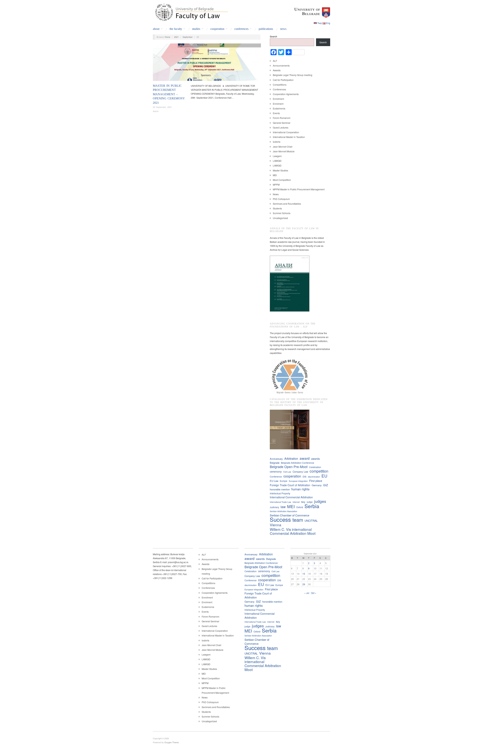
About (156, 28)
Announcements (186, 45)
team (297, 520)
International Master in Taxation (289, 137)
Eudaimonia (279, 108)
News (283, 28)
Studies (196, 28)
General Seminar (281, 122)
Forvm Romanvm (281, 117)
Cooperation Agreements (286, 94)
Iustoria (276, 141)
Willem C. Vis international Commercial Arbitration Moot (292, 531)
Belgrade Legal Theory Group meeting (292, 75)
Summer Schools (281, 213)
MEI (275, 175)
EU (324, 476)
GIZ (325, 485)
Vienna (275, 525)
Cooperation (217, 28)
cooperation (292, 476)
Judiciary (274, 507)
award (305, 458)
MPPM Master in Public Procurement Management (235, 45)
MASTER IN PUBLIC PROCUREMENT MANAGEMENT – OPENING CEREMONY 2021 (169, 94)
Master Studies (203, 45)
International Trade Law (280, 502)
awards (315, 459)
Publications (266, 28)
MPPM (276, 184)
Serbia (312, 506)
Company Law (300, 471)
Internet (296, 502)
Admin (155, 111)
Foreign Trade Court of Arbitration (290, 485)
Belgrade (274, 462)
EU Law (274, 481)
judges (320, 501)
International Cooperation (286, 132)
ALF (275, 60)
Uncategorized (280, 218)
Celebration (315, 467)
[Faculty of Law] (190, 11)
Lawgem (277, 156)
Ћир (319, 23)
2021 (176, 36)
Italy (303, 501)
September (188, 36)
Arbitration (291, 459)
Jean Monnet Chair (282, 146)
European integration (298, 481)
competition (319, 471)
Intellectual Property (280, 493)
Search (273, 36)
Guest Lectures (280, 127)
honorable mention (280, 489)
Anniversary (276, 459)
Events (276, 113)
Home (167, 36)
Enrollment (278, 98)
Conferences (241, 28)
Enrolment (278, 103)
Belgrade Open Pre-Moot (289, 467)
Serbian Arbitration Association (283, 511)
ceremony (276, 471)
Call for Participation (283, 79)
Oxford (299, 507)
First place (315, 481)
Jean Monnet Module (284, 151)
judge (310, 501)
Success (280, 519)
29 (303, 584)
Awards (277, 70)
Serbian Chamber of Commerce (289, 515)
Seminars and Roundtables (287, 203)
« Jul (306, 592)
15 (303, 573)
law (283, 507)
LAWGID (277, 160)
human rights (300, 489)
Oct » (313, 592)
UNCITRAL (311, 520)
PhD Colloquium (281, 198)
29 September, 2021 (162, 106)
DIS (304, 476)
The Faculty (176, 28)
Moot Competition (282, 179)
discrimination (314, 476)
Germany (317, 485)
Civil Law (287, 471)
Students (277, 208)
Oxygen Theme (171, 742)
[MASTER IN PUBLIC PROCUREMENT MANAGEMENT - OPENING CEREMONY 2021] (207, 63)
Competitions (279, 84)
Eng (328, 23)
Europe (283, 480)
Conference (276, 476)
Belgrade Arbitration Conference (297, 462)
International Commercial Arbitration (291, 497)
